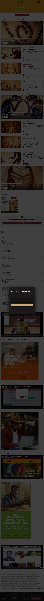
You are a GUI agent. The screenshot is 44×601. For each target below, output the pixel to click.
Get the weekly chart (22, 305)
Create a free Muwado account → (16, 311)
